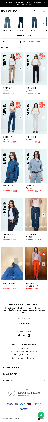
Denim (16, 48)
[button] (33, 10)
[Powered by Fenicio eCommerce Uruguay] (41, 419)
